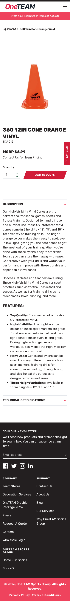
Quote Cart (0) (67, 153)
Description (13, 204)
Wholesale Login (14, 540)
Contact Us (11, 157)
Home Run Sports (15, 560)
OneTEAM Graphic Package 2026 (15, 505)
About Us (42, 494)
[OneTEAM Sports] (20, 6)
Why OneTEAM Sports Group (51, 521)
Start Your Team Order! (35, 16)
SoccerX (8, 568)
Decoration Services (17, 494)
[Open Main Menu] (65, 6)
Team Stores (11, 486)
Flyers (7, 515)
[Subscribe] (64, 455)
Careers (8, 532)
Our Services (45, 511)
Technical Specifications (24, 400)
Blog (39, 502)
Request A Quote (15, 523)
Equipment (9, 29)
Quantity (8, 167)
